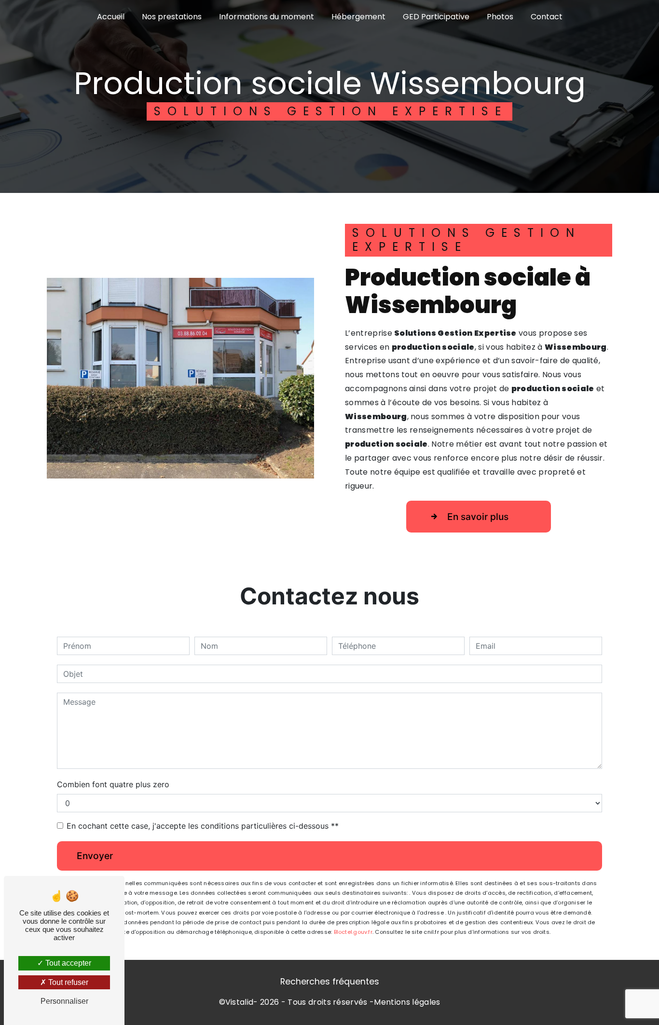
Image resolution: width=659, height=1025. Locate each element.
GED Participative (436, 16)
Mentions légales (407, 1002)
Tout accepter (67, 963)
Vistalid (239, 1002)
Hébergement (358, 16)
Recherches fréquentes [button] (329, 981)
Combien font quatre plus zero (113, 784)
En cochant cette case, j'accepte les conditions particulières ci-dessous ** (203, 826)
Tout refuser (67, 982)
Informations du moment (266, 16)
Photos (500, 16)
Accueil (110, 16)
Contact (547, 16)
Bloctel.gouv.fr (353, 932)
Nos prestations (172, 16)
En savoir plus (477, 516)
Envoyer (95, 855)
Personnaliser (64, 1001)
